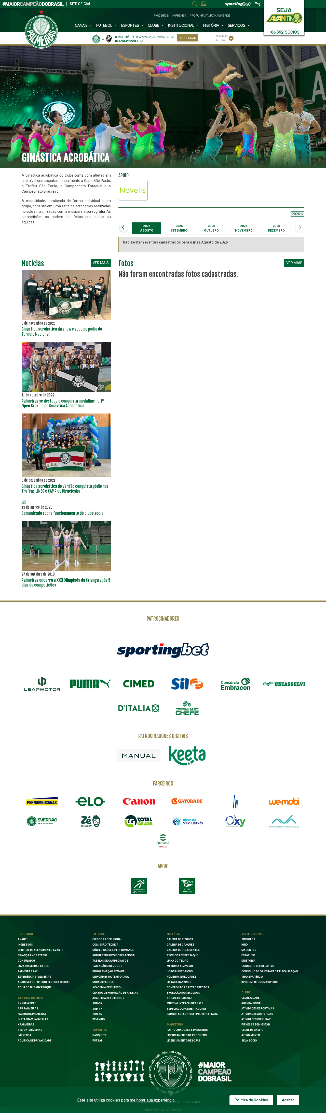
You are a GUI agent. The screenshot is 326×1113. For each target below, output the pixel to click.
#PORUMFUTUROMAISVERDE (259, 982)
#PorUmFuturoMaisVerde (210, 15)
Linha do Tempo (177, 960)
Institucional (252, 934)
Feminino (98, 1019)
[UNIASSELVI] (284, 684)
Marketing (175, 1024)
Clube (153, 25)
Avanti (23, 939)
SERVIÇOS (236, 25)
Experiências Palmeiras (34, 976)
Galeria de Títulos (180, 939)
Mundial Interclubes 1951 (185, 1003)
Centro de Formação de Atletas (115, 992)
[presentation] (123, 228)
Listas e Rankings (179, 982)
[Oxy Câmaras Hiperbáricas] (235, 821)
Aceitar (288, 1100)
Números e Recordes (181, 976)
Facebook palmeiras (32, 1013)
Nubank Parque (103, 982)
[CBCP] (187, 886)
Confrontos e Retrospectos (188, 987)
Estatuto (248, 955)
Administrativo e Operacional (114, 955)
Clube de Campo (252, 1030)
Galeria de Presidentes (183, 950)
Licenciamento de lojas (183, 1040)
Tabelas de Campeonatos (110, 960)
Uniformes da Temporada (110, 976)
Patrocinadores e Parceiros (187, 1030)
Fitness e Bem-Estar (255, 1024)
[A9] (235, 801)
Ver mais (101, 263)
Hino (244, 944)
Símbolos (248, 939)
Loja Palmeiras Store (33, 966)
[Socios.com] (42, 821)
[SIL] (187, 684)
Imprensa (179, 15)
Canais (81, 25)
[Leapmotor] (42, 684)
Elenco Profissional (107, 939)
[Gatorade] (187, 801)
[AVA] (284, 821)
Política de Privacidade (34, 1040)
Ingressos (188, 38)
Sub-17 (97, 1008)
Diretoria (248, 960)
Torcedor (25, 934)
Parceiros (161, 15)
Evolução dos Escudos (183, 992)
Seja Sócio (249, 1040)
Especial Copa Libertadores (187, 1008)
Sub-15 (97, 1014)
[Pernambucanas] (42, 801)
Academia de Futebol (107, 987)
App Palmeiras (28, 1008)
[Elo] (90, 801)
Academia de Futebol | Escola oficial (44, 982)
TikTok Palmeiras (30, 1030)
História (211, 25)
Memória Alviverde (180, 966)
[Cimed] (138, 684)
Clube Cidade (250, 997)
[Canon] (138, 801)
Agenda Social (251, 1003)
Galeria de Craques (180, 944)
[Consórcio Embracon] (235, 684)
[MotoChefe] (187, 708)
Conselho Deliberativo (257, 966)
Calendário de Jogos (107, 966)
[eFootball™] (163, 841)
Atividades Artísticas (257, 1013)
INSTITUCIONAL (181, 25)
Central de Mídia (30, 998)
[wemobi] (284, 801)
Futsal (97, 1040)
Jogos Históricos (180, 971)
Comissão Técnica (105, 944)
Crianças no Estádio (32, 955)
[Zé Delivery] (90, 821)
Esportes (130, 25)
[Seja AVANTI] (284, 14)
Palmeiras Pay (27, 971)
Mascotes (248, 950)
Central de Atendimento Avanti (40, 950)
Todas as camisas (180, 998)
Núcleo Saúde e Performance (113, 950)
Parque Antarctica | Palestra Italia (192, 1014)
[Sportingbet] (163, 650)
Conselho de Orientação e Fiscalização (269, 971)
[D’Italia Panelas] (138, 708)
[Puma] (90, 684)
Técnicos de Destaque (182, 955)
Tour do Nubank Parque (34, 987)
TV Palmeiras (27, 1003)
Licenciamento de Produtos (187, 1035)
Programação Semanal (109, 971)
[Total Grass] (138, 821)
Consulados (27, 960)
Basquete (99, 1035)
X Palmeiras (26, 1024)
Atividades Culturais (256, 1019)
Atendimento (250, 1035)
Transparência (252, 976)
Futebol (104, 25)
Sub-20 (97, 1003)
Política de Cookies (251, 1100)
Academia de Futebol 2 (108, 998)
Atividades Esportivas (257, 1008)
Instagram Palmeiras (33, 1019)
